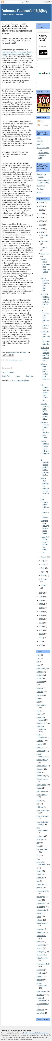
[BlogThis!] (5, 355)
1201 (38, 655)
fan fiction (40, 836)
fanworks (40, 839)
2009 (41, 623)
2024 (41, 210)
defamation (41, 776)
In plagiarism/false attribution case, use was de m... (45, 467)
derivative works (42, 779)
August (44, 557)
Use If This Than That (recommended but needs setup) (43, 153)
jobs (38, 881)
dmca (39, 800)
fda (38, 843)
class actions (41, 705)
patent (39, 917)
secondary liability (43, 964)
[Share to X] (7, 355)
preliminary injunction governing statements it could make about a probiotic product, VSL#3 (17, 54)
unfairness (40, 1010)
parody (39, 913)
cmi (38, 711)
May (43, 568)
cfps (38, 702)
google (39, 871)
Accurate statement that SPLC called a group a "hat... (45, 411)
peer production (42, 923)
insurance (40, 874)
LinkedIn (40, 141)
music (39, 900)
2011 (41, 615)
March (43, 575)
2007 (41, 630)
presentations (41, 936)
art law (39, 678)
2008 (41, 627)
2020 (41, 225)
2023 (41, 214)
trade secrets (41, 991)
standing (40, 973)
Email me (40, 189)
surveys (39, 976)
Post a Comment (8, 372)
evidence (40, 807)
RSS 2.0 (40, 144)
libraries (39, 888)
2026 (41, 202)
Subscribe (43, 53)
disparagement (42, 795)
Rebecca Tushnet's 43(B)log (24, 11)
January (44, 585)
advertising (41, 668)
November (45, 241)
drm (38, 804)
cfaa (38, 698)
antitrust (40, 672)
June (43, 564)
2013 (41, 608)
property (40, 948)
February (44, 579)
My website (41, 186)
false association (43, 816)
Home (18, 376)
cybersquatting (42, 766)
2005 (41, 638)
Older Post (29, 376)
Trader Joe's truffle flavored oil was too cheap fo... (45, 544)
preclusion (40, 929)
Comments (44, 125)
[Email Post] (29, 352)
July (43, 561)
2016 (41, 597)
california (40, 692)
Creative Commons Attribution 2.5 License (36, 1033)
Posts (42, 121)
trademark (40, 995)
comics (39, 714)
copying (39, 744)
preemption (41, 932)
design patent (41, 785)
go (37, 868)
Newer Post (6, 376)
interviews (40, 878)
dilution (39, 788)
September (45, 254)
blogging (40, 688)
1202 (38, 658)
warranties (40, 1013)
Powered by (37, 73)
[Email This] (3, 355)
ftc (37, 855)
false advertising (11, 360)
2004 (41, 642)
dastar (39, 772)
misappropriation (43, 891)
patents (39, 920)
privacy (39, 942)
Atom (39, 138)
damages (40, 769)
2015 (41, 600)
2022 (41, 217)
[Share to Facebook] (10, 355)
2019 (41, 229)
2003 (41, 645)
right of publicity (42, 958)
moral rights (41, 897)
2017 (41, 593)
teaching (40, 980)
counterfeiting (41, 751)
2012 (41, 612)
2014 (41, 604)
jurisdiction (40, 884)
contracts (40, 741)
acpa (38, 665)
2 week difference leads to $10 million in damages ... (45, 448)
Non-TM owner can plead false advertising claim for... (45, 266)
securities (40, 970)
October (44, 248)
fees (38, 846)
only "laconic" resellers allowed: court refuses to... (45, 392)
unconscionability (43, 1004)
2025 (41, 206)
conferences (41, 723)
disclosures (41, 791)
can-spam (40, 695)
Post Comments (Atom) (20, 381)
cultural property (42, 760)
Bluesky (40, 192)
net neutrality (41, 910)
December (45, 235)
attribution (40, 682)
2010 (41, 619)
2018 (41, 232)
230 (38, 662)
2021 (41, 221)
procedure (40, 945)
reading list (41, 952)
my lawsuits (41, 903)
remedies (20, 360)
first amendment (42, 849)
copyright (40, 747)
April (43, 572)
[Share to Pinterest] (12, 355)
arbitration (40, 675)
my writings (41, 907)
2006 (41, 634)
